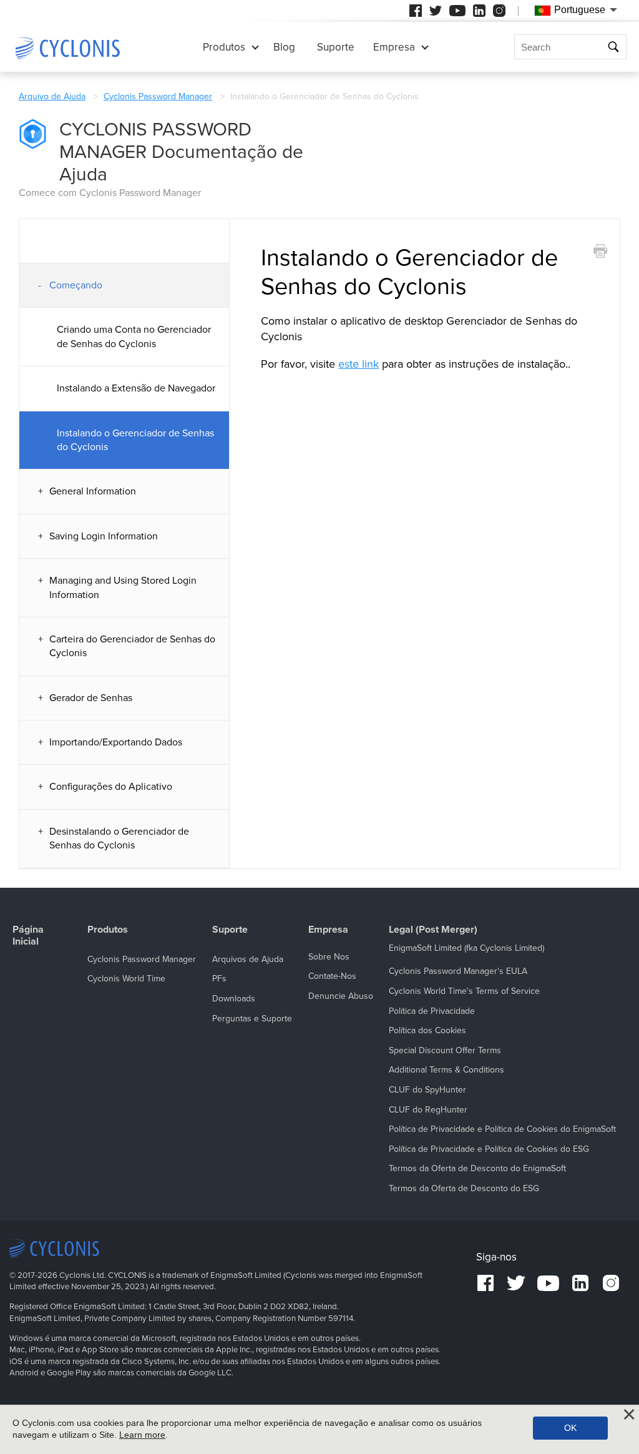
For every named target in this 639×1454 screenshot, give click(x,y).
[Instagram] (499, 10)
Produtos (224, 47)
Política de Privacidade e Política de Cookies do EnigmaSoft (502, 1129)
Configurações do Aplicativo (110, 786)
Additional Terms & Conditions (446, 1069)
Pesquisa (615, 47)
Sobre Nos (328, 956)
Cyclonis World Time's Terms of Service (464, 991)
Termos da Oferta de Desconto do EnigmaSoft (477, 1168)
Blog (284, 47)
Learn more (142, 1435)
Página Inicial (28, 936)
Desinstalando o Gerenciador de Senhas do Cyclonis (119, 838)
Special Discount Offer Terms (445, 1050)
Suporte (335, 47)
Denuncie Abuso (340, 996)
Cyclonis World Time (126, 978)
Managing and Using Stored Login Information (123, 587)
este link (358, 364)
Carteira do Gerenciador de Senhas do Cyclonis (132, 646)
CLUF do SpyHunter (427, 1089)
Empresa (394, 47)
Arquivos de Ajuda (247, 959)
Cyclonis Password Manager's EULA (458, 971)
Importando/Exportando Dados (115, 742)
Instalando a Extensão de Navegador (136, 388)
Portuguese (579, 9)
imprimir (600, 251)
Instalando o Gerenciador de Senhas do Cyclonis (135, 440)
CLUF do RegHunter (428, 1109)
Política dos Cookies (427, 1030)
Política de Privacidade (432, 1011)
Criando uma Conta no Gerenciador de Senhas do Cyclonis (134, 336)
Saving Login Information (103, 536)
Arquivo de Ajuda (52, 96)
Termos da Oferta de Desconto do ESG (464, 1188)
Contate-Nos (332, 976)
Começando (75, 285)
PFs (219, 978)
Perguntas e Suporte (252, 1018)
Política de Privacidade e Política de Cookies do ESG (489, 1149)
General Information (92, 491)
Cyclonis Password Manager (158, 96)
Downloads (233, 998)
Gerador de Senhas (90, 698)
